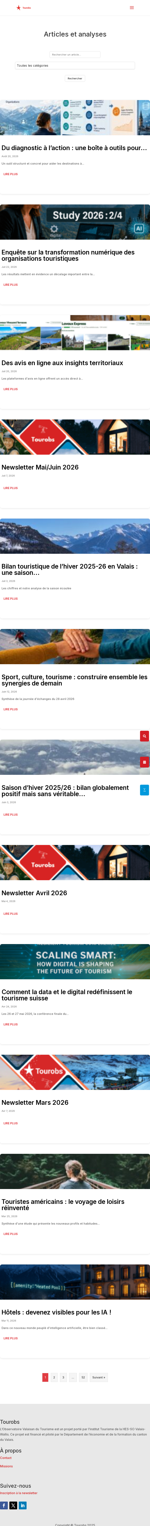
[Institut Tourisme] (144, 790)
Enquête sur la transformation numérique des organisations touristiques (68, 255)
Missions (6, 1466)
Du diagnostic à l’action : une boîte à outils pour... (74, 148)
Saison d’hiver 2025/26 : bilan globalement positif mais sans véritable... (65, 791)
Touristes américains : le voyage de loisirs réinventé (63, 1205)
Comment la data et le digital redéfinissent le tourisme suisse (67, 995)
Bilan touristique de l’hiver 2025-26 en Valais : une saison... (70, 569)
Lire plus (11, 174)
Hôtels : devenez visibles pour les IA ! (56, 1312)
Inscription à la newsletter (19, 1493)
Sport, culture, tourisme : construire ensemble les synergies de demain (74, 680)
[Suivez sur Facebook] (4, 1505)
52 (83, 1377)
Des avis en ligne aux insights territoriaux (62, 363)
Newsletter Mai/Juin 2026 (40, 467)
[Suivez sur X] (13, 1505)
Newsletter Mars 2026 (35, 1102)
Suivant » (98, 1377)
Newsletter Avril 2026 (34, 893)
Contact (6, 1458)
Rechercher (75, 78)
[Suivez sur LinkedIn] (23, 1505)
